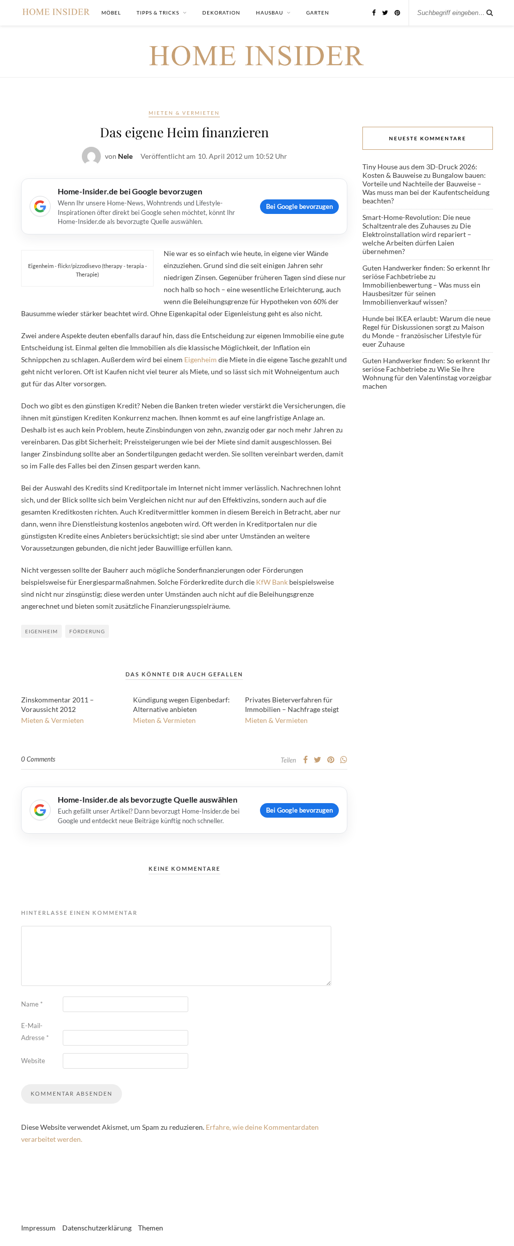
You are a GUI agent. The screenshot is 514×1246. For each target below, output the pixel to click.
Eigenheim (200, 359)
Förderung (87, 631)
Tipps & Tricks (158, 13)
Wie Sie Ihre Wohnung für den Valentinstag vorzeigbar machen (427, 377)
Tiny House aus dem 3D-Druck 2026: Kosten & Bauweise (419, 170)
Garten (317, 13)
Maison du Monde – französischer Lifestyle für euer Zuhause (423, 335)
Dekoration (221, 13)
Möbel (111, 13)
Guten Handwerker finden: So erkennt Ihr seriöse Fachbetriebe (426, 272)
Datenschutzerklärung (97, 1227)
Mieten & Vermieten (184, 113)
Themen (150, 1227)
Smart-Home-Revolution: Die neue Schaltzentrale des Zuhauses (416, 221)
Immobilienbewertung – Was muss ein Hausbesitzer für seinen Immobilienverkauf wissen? (421, 293)
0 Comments (38, 759)
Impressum (38, 1227)
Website (33, 1061)
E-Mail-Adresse (35, 1032)
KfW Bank (272, 582)
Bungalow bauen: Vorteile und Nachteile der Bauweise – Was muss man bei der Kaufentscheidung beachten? (425, 188)
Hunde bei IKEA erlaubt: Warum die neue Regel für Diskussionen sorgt (426, 322)
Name (32, 1004)
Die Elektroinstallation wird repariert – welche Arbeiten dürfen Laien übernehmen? (416, 238)
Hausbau (269, 13)
